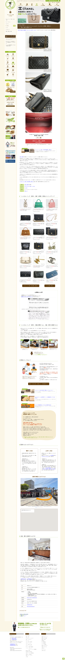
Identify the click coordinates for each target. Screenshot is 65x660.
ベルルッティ (8, 29)
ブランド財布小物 (29, 644)
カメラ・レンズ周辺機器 (32, 649)
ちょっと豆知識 (57, 5)
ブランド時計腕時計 (29, 641)
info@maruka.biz (29, 604)
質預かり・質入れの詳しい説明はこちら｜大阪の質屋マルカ (38, 383)
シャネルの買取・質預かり (49, 285)
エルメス (7, 23)
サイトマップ (44, 649)
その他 (27, 656)
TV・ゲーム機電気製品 (29, 646)
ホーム (50, 2)
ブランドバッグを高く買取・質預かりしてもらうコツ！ (11, 39)
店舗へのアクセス (44, 646)
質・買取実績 (43, 5)
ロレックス (13, 59)
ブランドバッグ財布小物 (13, 64)
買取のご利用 (44, 639)
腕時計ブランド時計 (7, 64)
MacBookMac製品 (29, 651)
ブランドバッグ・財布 (28, 186)
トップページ (44, 635)
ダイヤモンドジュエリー (13, 56)
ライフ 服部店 (51, 455)
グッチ (7, 27)
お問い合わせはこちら (53, 1)
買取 (32, 5)
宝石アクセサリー (29, 639)
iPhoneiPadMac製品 (8, 71)
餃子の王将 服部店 (48, 467)
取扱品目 (36, 5)
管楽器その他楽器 (29, 654)
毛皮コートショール (29, 655)
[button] (23, 493)
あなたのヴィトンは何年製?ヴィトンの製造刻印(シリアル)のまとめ (10, 42)
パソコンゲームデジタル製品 (13, 72)
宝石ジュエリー (7, 60)
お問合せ (58, 2)
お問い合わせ (44, 650)
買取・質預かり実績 (9, 31)
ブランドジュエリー (29, 645)
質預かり (27, 5)
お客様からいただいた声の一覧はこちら (27, 296)
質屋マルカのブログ (44, 645)
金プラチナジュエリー (8, 56)
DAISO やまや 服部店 (52, 468)
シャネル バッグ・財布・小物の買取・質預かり (26, 181)
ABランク (38, 137)
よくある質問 (50, 5)
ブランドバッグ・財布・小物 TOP (10, 19)
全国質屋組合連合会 (13, 645)
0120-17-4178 (29, 597)
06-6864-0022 (34, 597)
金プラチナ (28, 635)
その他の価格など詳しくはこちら (12, 91)
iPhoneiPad (28, 650)
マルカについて (20, 5)
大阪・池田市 (22, 156)
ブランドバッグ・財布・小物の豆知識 (10, 36)
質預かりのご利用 (44, 638)
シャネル (33, 186)
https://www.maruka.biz (30, 606)
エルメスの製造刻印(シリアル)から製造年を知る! (10, 45)
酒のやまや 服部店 (45, 468)
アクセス (54, 2)
